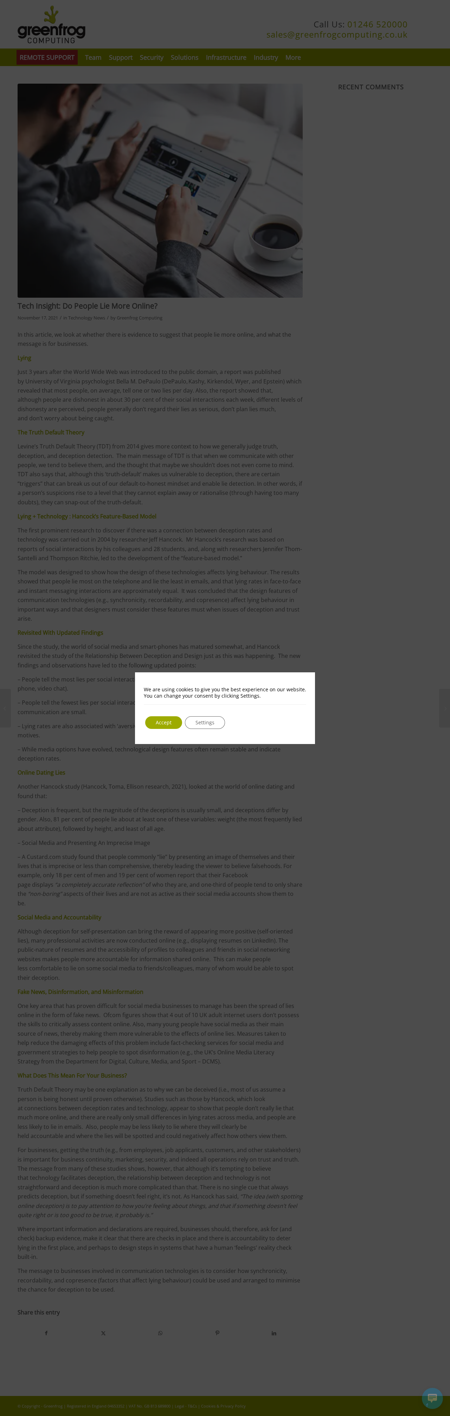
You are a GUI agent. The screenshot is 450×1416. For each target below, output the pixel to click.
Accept (164, 722)
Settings (204, 722)
